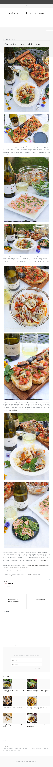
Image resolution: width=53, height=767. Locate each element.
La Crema (18, 570)
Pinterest (12, 575)
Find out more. (26, 2)
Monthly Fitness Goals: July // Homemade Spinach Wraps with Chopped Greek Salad (38, 691)
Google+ (21, 575)
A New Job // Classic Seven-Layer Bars (12, 707)
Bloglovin (32, 574)
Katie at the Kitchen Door (26, 13)
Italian (13, 39)
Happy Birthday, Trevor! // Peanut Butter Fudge (14, 725)
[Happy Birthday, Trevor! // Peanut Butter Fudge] (14, 718)
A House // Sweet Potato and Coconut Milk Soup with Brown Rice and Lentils (14, 691)
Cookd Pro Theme (27, 761)
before (4, 147)
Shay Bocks (34, 761)
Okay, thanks (34, 2)
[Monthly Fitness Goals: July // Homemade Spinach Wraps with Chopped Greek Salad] (38, 684)
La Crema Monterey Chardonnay (33, 405)
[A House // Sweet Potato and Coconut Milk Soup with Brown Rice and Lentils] (14, 684)
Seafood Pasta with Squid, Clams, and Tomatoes (19, 567)
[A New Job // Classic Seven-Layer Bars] (14, 701)
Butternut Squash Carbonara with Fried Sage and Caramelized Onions (37, 708)
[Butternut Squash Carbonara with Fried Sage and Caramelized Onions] (38, 701)
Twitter (9, 575)
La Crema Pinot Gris (13, 410)
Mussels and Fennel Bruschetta (32, 565)
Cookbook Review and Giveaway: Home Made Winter (37, 725)
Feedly (28, 574)
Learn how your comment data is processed (26, 645)
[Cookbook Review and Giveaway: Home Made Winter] (38, 718)
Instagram (16, 575)
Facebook (5, 575)
